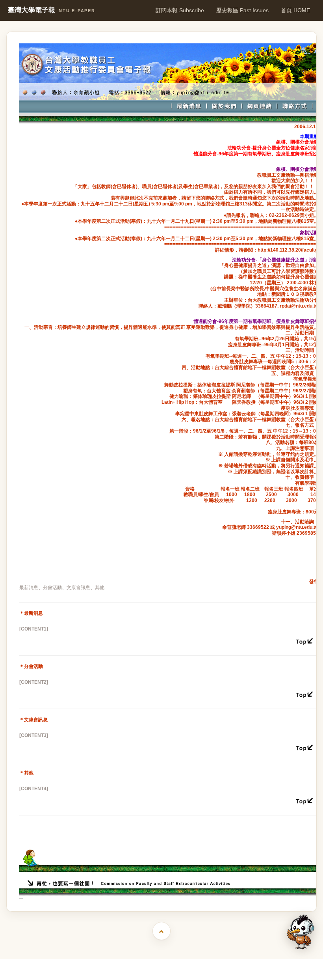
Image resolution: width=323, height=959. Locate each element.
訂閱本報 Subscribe (180, 10)
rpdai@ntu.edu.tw (299, 306)
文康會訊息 (78, 587)
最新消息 (28, 587)
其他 (99, 587)
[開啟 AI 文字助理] (300, 932)
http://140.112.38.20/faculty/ (288, 250)
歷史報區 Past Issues (242, 10)
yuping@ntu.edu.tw (297, 527)
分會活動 (52, 587)
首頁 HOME (295, 10)
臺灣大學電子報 (51, 10)
